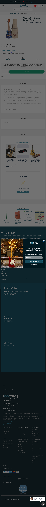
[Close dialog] (43, 240)
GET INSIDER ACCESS (34, 261)
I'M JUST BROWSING (34, 264)
